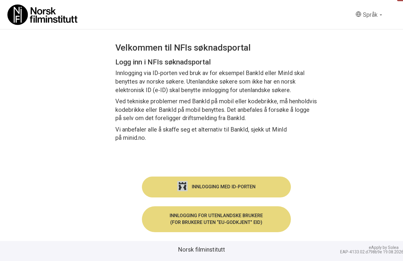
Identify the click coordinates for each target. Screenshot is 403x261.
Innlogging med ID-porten (223, 186)
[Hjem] (42, 14)
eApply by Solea (384, 247)
